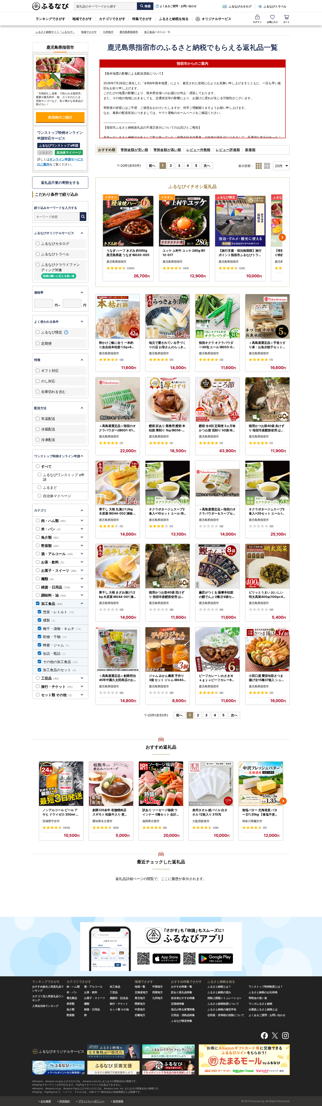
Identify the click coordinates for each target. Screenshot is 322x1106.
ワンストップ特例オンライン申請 (57, 456)
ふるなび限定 (52, 332)
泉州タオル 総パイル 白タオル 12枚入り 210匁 (209, 812)
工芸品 (50, 678)
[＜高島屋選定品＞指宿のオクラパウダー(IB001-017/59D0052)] (118, 399)
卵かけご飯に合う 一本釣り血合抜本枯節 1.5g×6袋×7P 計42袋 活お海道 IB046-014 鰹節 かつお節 (117, 345)
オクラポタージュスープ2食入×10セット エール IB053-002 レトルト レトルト (167, 511)
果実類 (70, 1003)
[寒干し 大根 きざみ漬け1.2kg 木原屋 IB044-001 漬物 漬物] (118, 566)
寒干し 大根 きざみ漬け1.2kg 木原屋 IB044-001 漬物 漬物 (117, 594)
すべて (46, 466)
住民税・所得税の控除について (225, 1015)
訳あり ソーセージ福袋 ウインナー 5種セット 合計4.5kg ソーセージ (160, 812)
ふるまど (50, 487)
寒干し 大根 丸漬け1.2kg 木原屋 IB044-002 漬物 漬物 (117, 511)
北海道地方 (141, 992)
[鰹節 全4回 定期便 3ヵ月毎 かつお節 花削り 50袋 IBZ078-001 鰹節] (217, 399)
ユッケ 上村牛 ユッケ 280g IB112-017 (184, 253)
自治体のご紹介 (60, 117)
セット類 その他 (57, 695)
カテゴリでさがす (112, 19)
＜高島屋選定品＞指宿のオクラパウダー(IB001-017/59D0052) (117, 428)
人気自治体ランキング (45, 1005)
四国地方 (157, 992)
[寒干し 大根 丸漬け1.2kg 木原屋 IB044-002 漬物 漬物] (118, 483)
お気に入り (272, 22)
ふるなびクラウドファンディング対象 (60, 270)
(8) (165, 827)
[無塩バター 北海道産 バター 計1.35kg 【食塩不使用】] (261, 784)
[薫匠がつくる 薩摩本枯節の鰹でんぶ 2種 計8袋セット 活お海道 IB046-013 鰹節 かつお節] (217, 566)
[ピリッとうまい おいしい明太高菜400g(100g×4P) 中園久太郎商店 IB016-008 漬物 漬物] (267, 566)
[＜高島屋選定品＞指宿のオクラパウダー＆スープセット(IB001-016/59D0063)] (217, 483)
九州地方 (108, 32)
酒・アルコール (57, 554)
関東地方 (140, 1003)
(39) (216, 827)
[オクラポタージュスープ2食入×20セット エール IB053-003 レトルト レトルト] (267, 483)
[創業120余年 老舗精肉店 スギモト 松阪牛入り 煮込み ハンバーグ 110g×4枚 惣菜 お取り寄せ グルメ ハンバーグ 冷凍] (111, 784)
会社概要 (46, 1101)
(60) (116, 827)
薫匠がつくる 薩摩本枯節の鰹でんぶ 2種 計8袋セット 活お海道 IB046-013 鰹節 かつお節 (217, 594)
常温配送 (48, 418)
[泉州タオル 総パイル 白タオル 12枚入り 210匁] (211, 784)
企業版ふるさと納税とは (263, 1009)
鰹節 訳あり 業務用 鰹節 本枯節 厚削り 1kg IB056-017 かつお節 (167, 428)
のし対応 (48, 381)
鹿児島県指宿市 (129, 32)
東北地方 (140, 998)
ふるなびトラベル (275, 6)
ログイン (257, 22)
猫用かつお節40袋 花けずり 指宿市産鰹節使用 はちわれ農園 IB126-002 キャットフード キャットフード (167, 594)
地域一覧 (140, 986)
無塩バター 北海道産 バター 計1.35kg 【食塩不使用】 (260, 812)
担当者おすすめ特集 (183, 998)
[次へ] (282, 237)
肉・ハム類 (54, 520)
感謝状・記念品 (119, 998)
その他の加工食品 (61, 662)
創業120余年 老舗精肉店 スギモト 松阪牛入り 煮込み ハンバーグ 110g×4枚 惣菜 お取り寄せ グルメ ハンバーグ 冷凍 (110, 812)
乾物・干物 (56, 637)
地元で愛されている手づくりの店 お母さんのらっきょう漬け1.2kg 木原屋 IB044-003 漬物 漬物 (167, 345)
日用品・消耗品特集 (183, 1015)
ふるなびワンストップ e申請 (64, 477)
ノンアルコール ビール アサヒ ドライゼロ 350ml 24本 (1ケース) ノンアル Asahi (61, 812)
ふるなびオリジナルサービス (54, 233)
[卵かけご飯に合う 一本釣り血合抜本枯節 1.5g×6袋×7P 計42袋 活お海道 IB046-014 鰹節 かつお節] (118, 316)
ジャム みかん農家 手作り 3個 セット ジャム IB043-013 (167, 678)
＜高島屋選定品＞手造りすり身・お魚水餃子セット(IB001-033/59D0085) (267, 345)
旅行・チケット (57, 686)
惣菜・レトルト (59, 612)
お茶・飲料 (53, 562)
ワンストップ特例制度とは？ (266, 986)
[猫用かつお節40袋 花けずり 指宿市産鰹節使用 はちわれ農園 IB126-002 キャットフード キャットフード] (167, 566)
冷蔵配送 (48, 429)
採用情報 (118, 1101)
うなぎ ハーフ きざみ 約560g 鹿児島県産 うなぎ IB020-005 (127, 253)
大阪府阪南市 (200, 821)
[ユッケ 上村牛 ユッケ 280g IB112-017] (184, 221)
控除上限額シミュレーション (224, 998)
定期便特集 (177, 1003)
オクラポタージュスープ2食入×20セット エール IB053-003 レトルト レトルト (267, 511)
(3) (221, 359)
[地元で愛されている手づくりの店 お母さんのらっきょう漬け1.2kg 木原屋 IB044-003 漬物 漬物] (167, 316)
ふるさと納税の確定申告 (221, 1009)
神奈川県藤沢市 (252, 821)
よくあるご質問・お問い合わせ (178, 6)
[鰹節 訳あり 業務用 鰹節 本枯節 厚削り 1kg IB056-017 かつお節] (167, 399)
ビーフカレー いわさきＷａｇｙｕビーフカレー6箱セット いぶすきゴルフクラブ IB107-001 (217, 678)
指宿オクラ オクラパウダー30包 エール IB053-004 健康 (217, 345)
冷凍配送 (48, 439)
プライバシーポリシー (91, 1101)
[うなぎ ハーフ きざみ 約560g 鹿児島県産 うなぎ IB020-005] (128, 221)
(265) (130, 268)
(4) (122, 359)
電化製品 (72, 998)
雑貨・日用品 (56, 587)
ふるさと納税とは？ (219, 986)
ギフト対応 (50, 370)
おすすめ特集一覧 (181, 986)
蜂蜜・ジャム (57, 645)
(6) (221, 692)
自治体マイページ (57, 496)
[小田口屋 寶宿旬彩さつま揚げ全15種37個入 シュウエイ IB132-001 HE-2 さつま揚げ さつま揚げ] (267, 649)
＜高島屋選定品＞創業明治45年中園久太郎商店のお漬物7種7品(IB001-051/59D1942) (117, 678)
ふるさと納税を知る (174, 19)
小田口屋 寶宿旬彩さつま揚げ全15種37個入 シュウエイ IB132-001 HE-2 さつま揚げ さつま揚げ (266, 678)
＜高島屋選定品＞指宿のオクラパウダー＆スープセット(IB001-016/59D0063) (217, 511)
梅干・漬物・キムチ (63, 628)
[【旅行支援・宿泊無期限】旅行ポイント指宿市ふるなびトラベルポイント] (240, 221)
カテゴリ (40, 510)
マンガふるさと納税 (260, 1003)
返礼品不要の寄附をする (60, 182)
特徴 (37, 360)
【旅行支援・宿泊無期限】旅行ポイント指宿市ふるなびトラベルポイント (240, 253)
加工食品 (149, 32)
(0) (221, 526)
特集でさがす (142, 19)
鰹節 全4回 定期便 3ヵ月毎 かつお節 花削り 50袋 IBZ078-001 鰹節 (217, 428)
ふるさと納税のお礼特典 (263, 992)
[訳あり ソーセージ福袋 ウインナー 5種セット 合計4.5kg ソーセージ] (161, 784)
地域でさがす (82, 19)
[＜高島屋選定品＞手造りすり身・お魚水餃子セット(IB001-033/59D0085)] (267, 316)
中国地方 (157, 986)
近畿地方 (140, 1015)
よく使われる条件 (46, 321)
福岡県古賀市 (150, 821)
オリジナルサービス (216, 19)
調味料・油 (54, 595)
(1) (271, 359)
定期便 (46, 343)
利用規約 (64, 1101)
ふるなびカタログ (240, 6)
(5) (171, 359)
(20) (242, 268)
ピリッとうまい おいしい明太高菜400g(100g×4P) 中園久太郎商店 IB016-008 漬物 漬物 (267, 594)
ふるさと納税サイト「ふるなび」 (55, 32)
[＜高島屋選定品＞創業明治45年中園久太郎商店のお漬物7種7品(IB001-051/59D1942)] (118, 649)
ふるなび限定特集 (181, 1020)
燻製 (50, 620)
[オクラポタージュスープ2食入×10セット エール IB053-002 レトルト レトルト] (167, 483)
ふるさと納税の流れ (219, 992)
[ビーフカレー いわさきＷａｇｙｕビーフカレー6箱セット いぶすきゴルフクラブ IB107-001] (217, 649)
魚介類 (50, 537)
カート (286, 22)
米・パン (51, 529)
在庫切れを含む (53, 391)
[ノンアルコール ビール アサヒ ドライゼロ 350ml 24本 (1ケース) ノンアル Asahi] (61, 784)
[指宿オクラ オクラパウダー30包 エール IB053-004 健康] (217, 316)
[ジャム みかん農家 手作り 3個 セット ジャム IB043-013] (167, 649)
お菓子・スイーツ (59, 570)
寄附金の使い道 (258, 998)
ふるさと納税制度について (223, 1003)
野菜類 (50, 545)
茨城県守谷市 (51, 821)
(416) (66, 827)
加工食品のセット (60, 670)
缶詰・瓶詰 (55, 653)
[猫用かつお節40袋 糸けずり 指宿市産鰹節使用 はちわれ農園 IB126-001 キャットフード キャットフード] (267, 399)
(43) (186, 268)
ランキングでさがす (50, 19)
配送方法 (40, 408)
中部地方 (140, 1009)
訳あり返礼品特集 (181, 992)
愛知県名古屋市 (102, 821)
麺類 (48, 579)
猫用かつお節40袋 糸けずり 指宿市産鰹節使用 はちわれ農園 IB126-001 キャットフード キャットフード (266, 428)
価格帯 (38, 292)
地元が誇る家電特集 (183, 1009)
